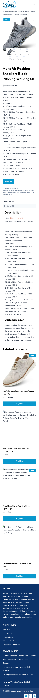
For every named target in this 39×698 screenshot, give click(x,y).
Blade (17, 190)
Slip (18, 192)
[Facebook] (26, 696)
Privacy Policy (8, 637)
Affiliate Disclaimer (11, 641)
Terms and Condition (11, 644)
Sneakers (23, 192)
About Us (6, 629)
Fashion (31, 190)
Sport (28, 192)
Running (9, 192)
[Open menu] (34, 4)
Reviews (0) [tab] (9, 206)
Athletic (11, 190)
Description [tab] (9, 201)
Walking (5, 194)
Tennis (33, 192)
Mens (4, 192)
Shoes (14, 192)
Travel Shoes (14, 188)
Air (7, 190)
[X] (30, 696)
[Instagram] (34, 696)
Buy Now (8, 181)
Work (10, 194)
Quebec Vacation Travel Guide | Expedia (19, 655)
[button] (34, 20)
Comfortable (23, 190)
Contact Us (7, 633)
